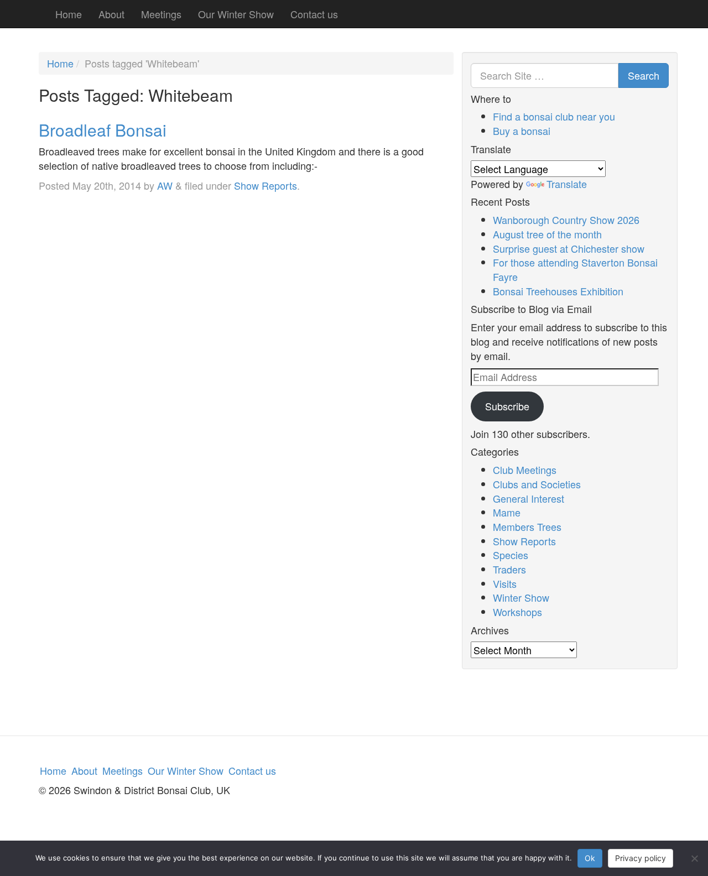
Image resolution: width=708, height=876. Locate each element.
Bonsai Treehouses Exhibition (558, 291)
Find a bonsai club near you (554, 116)
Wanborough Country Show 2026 (566, 219)
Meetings (161, 14)
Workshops (517, 611)
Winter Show (521, 597)
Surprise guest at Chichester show (568, 248)
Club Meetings (524, 469)
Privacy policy (640, 858)
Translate (566, 183)
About (111, 14)
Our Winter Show (236, 14)
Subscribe (507, 406)
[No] (694, 858)
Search (643, 75)
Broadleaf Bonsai (102, 130)
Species (510, 555)
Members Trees (527, 526)
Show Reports (265, 185)
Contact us (314, 14)
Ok (590, 858)
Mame (506, 512)
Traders (509, 569)
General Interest (528, 498)
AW (165, 185)
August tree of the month (547, 234)
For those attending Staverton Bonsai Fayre (575, 269)
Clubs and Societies (537, 484)
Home (68, 14)
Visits (505, 583)
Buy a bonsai (521, 130)
